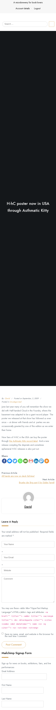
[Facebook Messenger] (9, 461)
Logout (37, 8)
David (7, 398)
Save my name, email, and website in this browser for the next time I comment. (29, 635)
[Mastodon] (41, 461)
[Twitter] (15, 461)
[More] (46, 461)
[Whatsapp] (20, 461)
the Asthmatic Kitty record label (23, 441)
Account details (23, 8)
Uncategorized (15, 401)
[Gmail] (30, 461)
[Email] (25, 461)
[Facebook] (4, 461)
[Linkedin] (36, 461)
